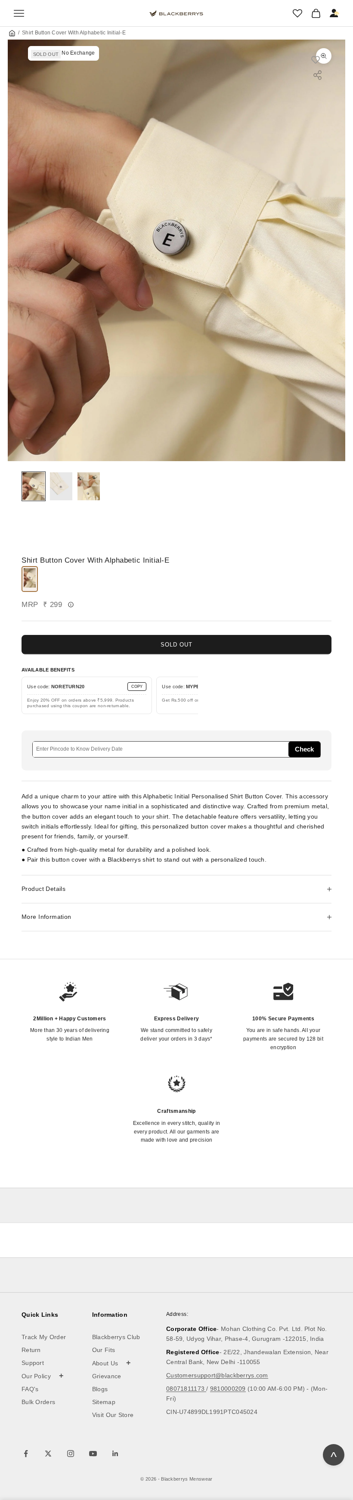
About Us (111, 1362)
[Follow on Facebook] (26, 1453)
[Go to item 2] (61, 486)
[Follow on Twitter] (48, 1453)
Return (31, 1349)
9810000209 (228, 1388)
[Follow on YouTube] (93, 1453)
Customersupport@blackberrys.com (217, 1375)
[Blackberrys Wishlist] (297, 13)
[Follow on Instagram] (70, 1453)
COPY (136, 686)
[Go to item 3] (89, 486)
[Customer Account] (334, 13)
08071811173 (186, 1388)
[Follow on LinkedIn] (115, 1453)
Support (33, 1362)
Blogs (100, 1389)
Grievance (106, 1376)
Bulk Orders (38, 1401)
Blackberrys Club (116, 1337)
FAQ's (30, 1389)
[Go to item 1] (34, 486)
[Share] (317, 75)
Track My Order (44, 1337)
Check (304, 749)
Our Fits (103, 1349)
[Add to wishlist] (319, 59)
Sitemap (103, 1401)
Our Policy (43, 1375)
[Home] (12, 33)
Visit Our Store (113, 1414)
